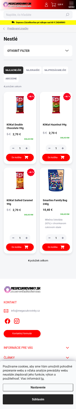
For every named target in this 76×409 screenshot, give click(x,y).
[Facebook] (7, 320)
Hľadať (67, 14)
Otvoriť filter (18, 51)
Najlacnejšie (13, 70)
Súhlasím (38, 399)
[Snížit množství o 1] (13, 148)
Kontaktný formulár (22, 333)
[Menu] (71, 4)
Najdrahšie (33, 70)
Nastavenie (38, 387)
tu (42, 378)
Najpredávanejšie (55, 70)
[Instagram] (16, 320)
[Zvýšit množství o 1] (26, 148)
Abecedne (11, 78)
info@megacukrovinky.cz (25, 310)
